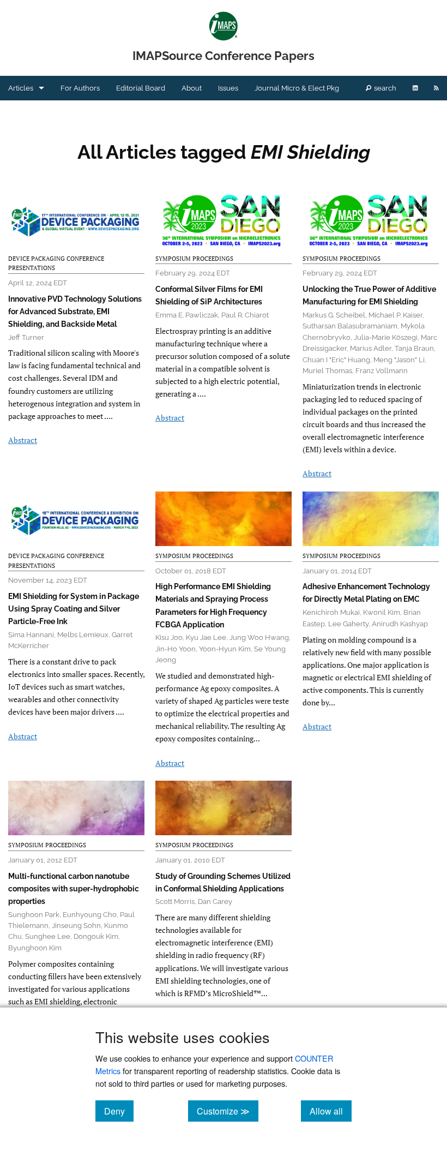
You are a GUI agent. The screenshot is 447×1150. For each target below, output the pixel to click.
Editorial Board (140, 88)
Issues (228, 88)
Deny (119, 1110)
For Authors (80, 88)
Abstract (22, 440)
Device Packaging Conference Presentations (56, 263)
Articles (20, 88)
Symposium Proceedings (194, 258)
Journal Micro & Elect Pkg (297, 88)
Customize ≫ (227, 1110)
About (192, 88)
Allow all (331, 1110)
